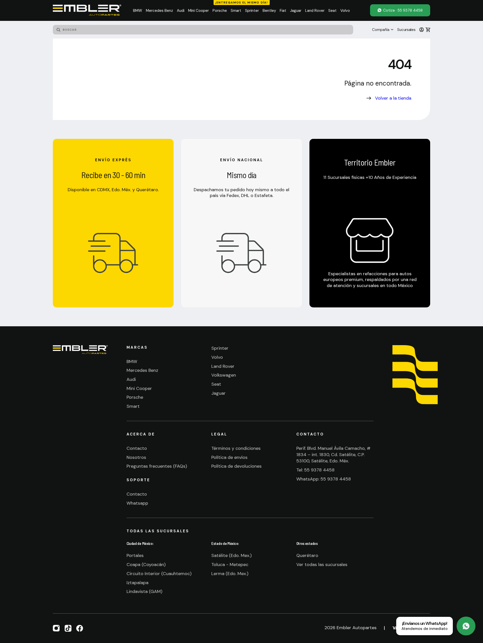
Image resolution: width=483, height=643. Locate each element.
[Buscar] (58, 29)
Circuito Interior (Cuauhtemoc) (159, 574)
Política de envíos (229, 457)
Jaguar (218, 393)
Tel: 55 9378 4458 (315, 470)
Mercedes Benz (142, 370)
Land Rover (222, 366)
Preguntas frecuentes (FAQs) (157, 466)
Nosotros (136, 457)
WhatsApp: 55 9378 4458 (323, 479)
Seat (216, 384)
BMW (132, 361)
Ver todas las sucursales (321, 564)
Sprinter (219, 348)
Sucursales (406, 29)
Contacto (137, 448)
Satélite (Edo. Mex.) (231, 555)
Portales (135, 555)
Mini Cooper (139, 388)
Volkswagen (223, 375)
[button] (137, 10)
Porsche (135, 397)
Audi (131, 379)
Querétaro (307, 555)
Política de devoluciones (236, 466)
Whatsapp (137, 503)
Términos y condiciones (236, 448)
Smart (133, 406)
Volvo (217, 357)
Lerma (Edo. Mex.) (229, 574)
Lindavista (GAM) (144, 591)
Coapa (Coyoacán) (146, 564)
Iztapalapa (137, 583)
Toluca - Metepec (229, 564)
